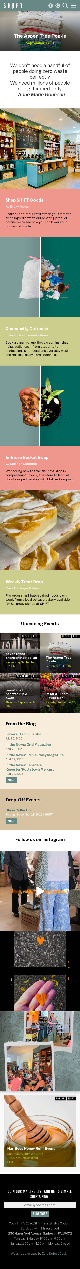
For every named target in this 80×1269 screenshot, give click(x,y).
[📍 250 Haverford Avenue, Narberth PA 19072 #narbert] (40, 891)
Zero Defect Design (55, 1253)
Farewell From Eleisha (23, 734)
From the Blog (21, 723)
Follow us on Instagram (40, 839)
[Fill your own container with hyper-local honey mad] (40, 1131)
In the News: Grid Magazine (28, 745)
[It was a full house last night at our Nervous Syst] (40, 1051)
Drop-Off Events (23, 799)
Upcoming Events (40, 623)
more (11, 780)
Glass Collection (19, 810)
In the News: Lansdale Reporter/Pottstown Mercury (30, 767)
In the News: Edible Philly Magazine (35, 755)
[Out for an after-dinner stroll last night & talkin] (40, 971)
